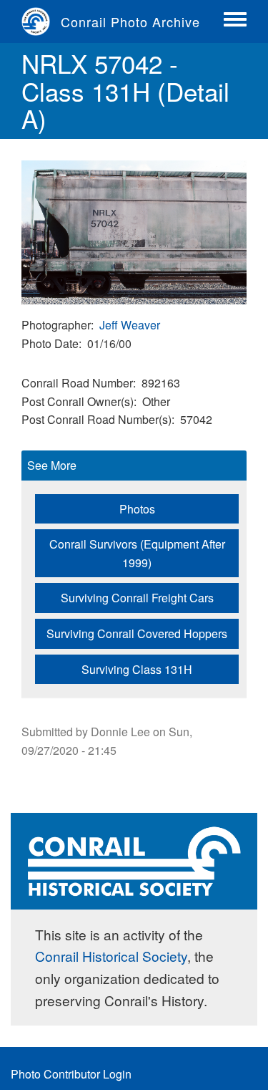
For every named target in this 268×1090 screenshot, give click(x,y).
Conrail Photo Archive (130, 21)
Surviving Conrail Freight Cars (137, 597)
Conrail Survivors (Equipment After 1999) (137, 553)
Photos (137, 509)
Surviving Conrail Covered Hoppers (136, 633)
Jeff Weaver (129, 325)
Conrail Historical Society (111, 955)
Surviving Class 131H (136, 669)
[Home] (41, 21)
